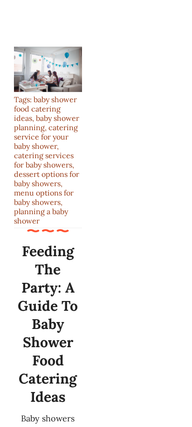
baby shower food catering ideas (45, 109)
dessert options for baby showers (46, 178)
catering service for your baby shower (46, 137)
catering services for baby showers (44, 160)
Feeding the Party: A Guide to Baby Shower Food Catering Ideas (48, 324)
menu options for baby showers (44, 197)
